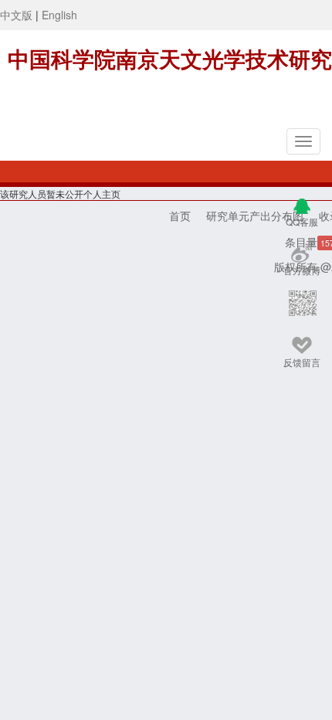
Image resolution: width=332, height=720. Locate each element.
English (59, 14)
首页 (180, 215)
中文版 (16, 14)
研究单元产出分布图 (254, 215)
